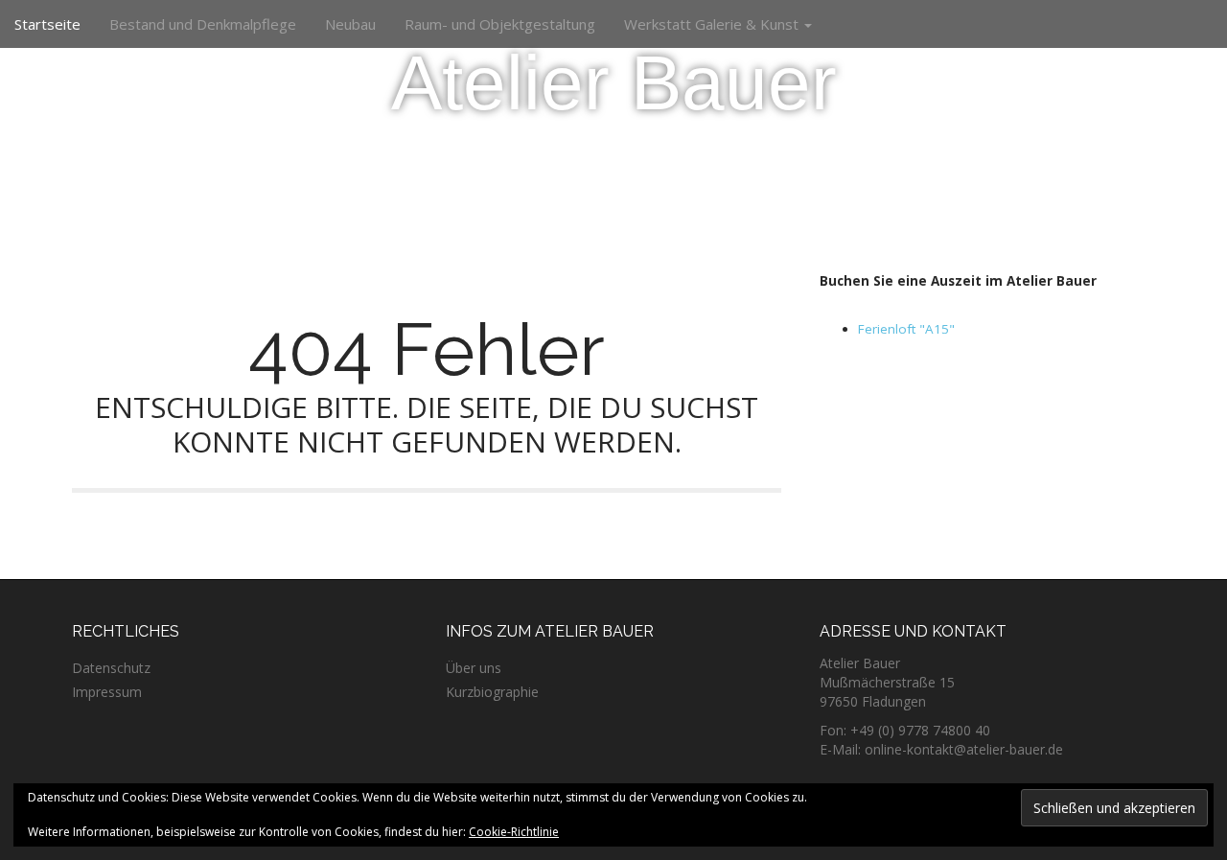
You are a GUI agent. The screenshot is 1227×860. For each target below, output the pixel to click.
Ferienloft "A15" (906, 328)
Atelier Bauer (614, 83)
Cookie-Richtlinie (514, 832)
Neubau (350, 24)
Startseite (47, 24)
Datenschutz (111, 668)
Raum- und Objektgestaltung (500, 24)
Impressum (107, 692)
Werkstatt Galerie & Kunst (713, 24)
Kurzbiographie (492, 692)
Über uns (473, 668)
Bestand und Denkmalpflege (202, 24)
